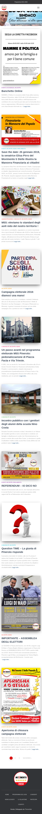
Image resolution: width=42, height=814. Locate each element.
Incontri (18, 87)
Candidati (33, 794)
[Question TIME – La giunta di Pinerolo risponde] (21, 522)
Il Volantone (22, 799)
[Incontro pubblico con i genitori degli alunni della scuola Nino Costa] (21, 398)
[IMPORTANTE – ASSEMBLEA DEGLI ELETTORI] (21, 603)
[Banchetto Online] (21, 56)
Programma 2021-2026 (21, 2)
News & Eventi (9, 799)
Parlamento (21, 148)
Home (7, 794)
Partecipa (33, 799)
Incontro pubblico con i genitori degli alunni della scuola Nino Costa (20, 424)
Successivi (26, 758)
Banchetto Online (12, 91)
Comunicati (17, 219)
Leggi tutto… (27, 106)
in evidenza (10, 87)
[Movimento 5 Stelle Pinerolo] (5, 7)
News (15, 148)
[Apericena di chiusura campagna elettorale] (21, 695)
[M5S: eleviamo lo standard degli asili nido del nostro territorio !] (21, 200)
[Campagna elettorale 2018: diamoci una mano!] (21, 267)
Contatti (21, 804)
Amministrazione (7, 219)
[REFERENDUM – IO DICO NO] (21, 465)
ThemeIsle (28, 809)
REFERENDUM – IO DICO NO (19, 485)
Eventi (4, 87)
